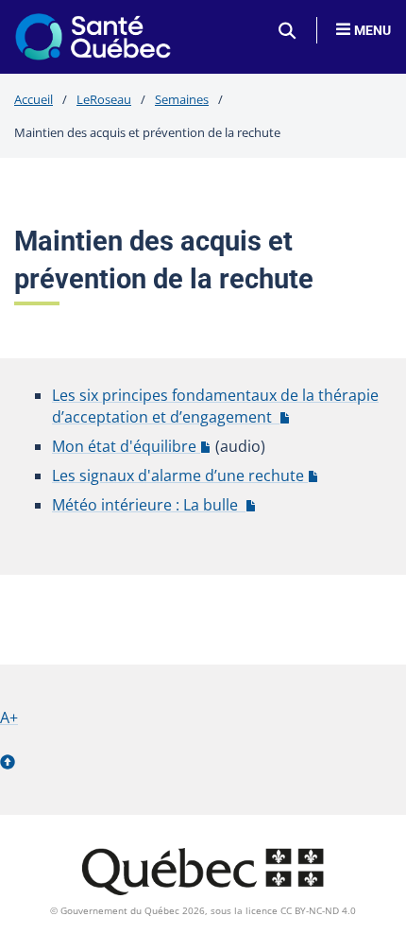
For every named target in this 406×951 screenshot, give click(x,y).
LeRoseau (103, 99)
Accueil (33, 99)
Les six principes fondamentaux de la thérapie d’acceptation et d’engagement (215, 406)
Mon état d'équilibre (131, 446)
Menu (372, 30)
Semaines (182, 99)
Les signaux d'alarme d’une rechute (185, 475)
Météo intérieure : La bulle (154, 504)
